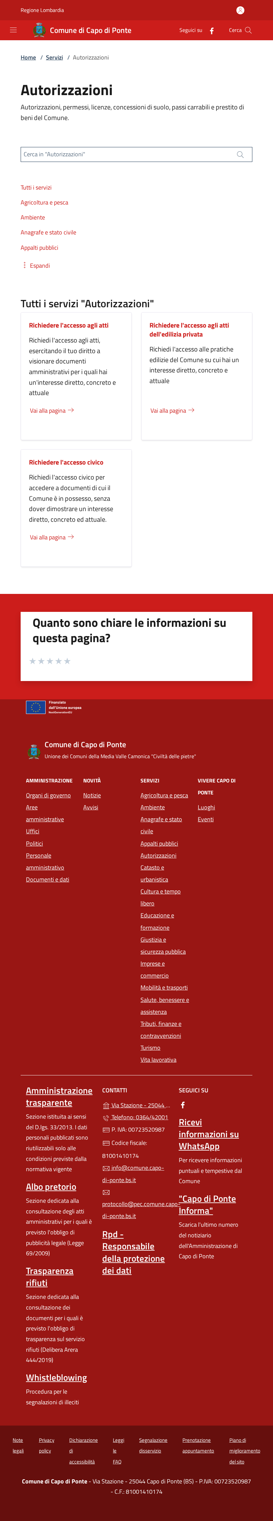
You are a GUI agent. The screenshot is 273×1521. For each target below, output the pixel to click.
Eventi (206, 819)
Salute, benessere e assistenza (164, 1005)
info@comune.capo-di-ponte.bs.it (133, 1173)
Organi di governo (48, 795)
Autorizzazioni (158, 855)
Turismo (150, 1047)
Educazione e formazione (157, 921)
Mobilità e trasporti (164, 987)
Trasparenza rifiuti (50, 1277)
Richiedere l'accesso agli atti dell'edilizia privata (189, 329)
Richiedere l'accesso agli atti (69, 325)
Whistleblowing (56, 1377)
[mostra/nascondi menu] (13, 30)
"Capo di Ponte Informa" (207, 1204)
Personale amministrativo (45, 861)
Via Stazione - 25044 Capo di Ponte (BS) (140, 1104)
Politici (34, 843)
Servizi (54, 57)
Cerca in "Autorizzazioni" (54, 154)
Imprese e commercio (154, 969)
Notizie (92, 795)
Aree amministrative (45, 813)
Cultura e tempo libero (160, 897)
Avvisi (90, 807)
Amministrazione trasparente (59, 1096)
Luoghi (206, 807)
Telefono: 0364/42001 (139, 1117)
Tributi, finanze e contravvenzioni (160, 1029)
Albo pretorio (51, 1186)
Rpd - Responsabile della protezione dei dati (133, 1252)
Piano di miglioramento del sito (244, 1450)
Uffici (32, 831)
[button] (35, 265)
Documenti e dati (47, 879)
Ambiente (152, 807)
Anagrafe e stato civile (161, 825)
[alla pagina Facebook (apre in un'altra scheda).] (209, 30)
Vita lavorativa (158, 1059)
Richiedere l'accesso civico (66, 462)
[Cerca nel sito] (248, 30)
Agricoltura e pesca (164, 795)
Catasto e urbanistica (154, 873)
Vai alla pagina (48, 410)
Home (28, 57)
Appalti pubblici (159, 843)
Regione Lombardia (42, 10)
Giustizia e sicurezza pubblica (163, 945)
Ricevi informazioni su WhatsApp (209, 1134)
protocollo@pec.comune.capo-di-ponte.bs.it (136, 1209)
